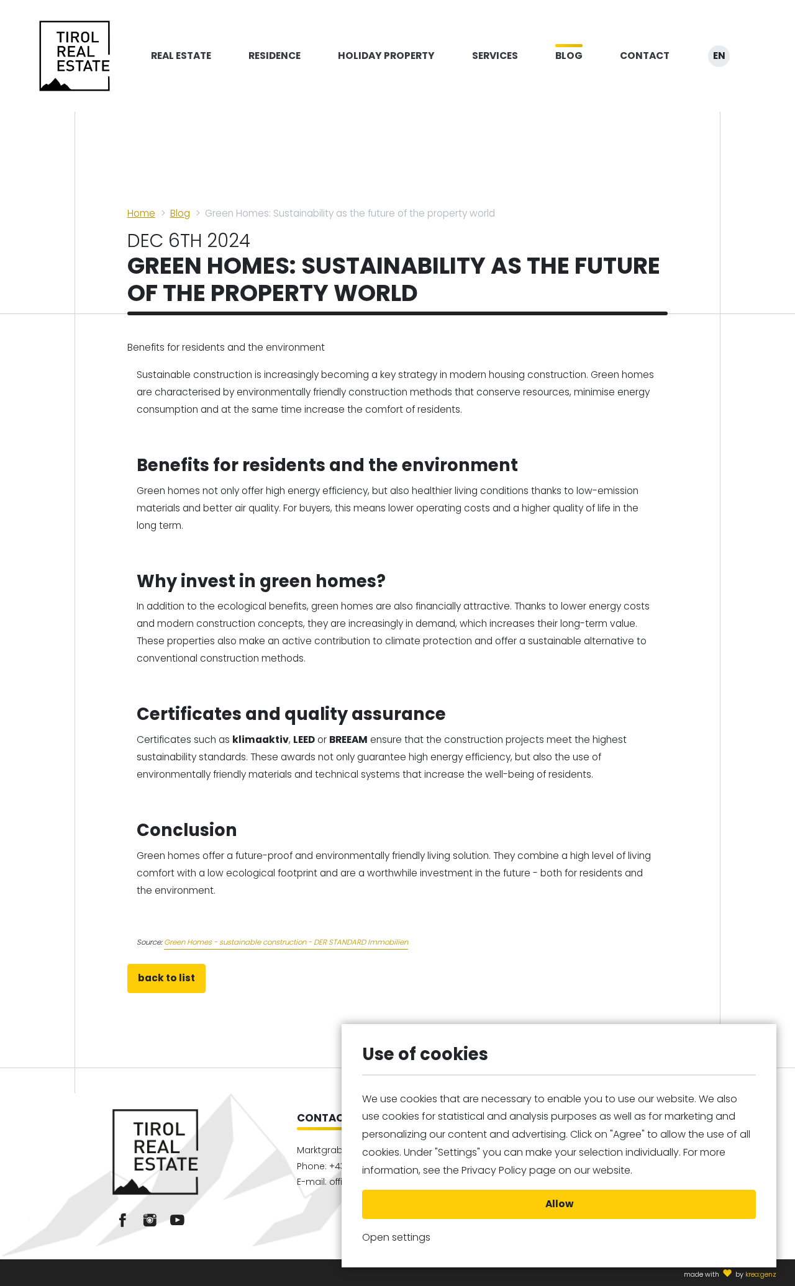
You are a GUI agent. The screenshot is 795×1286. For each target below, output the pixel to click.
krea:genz (760, 1274)
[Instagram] (149, 1220)
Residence (274, 55)
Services (495, 55)
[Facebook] (122, 1220)
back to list (166, 977)
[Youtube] (177, 1220)
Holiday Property (386, 55)
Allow (559, 1203)
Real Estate (181, 55)
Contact (645, 55)
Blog (569, 55)
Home (141, 213)
